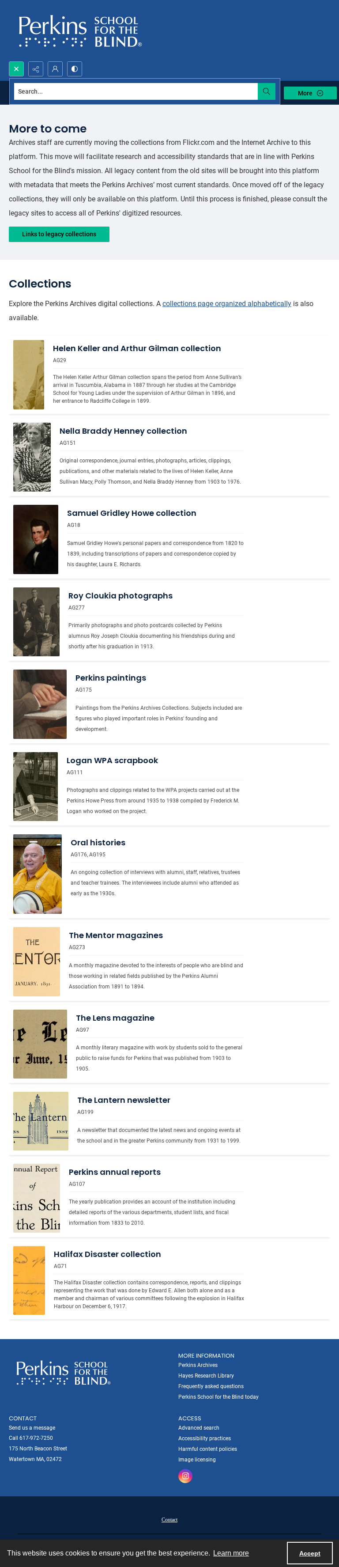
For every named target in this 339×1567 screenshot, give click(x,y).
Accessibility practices (204, 1438)
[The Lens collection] (40, 1044)
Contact (169, 1520)
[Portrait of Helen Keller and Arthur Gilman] (28, 374)
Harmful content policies (207, 1449)
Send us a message (32, 1428)
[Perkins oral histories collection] (37, 874)
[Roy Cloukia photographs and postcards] (36, 621)
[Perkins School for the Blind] (79, 30)
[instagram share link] (185, 1476)
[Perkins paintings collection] (40, 704)
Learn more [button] (231, 1553)
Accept (309, 1553)
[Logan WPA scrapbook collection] (35, 786)
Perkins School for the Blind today (218, 1397)
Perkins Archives (198, 1365)
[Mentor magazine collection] (36, 961)
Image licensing (197, 1460)
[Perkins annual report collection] (36, 1198)
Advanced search (198, 1428)
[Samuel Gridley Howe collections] (35, 539)
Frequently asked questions (211, 1386)
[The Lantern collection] (40, 1121)
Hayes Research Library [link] (206, 1376)
